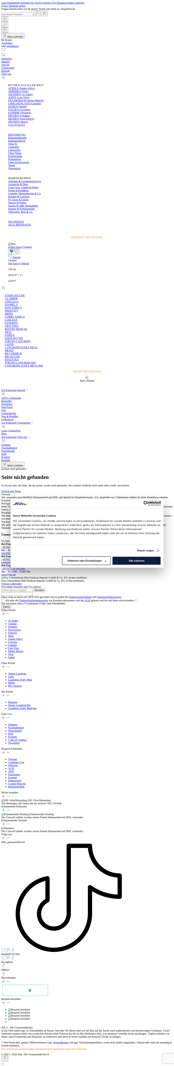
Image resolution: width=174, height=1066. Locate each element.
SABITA (10, 335)
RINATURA (12, 359)
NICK (8, 332)
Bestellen (39, 590)
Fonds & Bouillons (18, 190)
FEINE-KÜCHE (14, 338)
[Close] (2, 1063)
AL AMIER (11, 298)
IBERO (9, 313)
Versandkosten (61, 1042)
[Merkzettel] (3, 50)
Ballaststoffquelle (17, 137)
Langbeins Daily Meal (20, 679)
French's (12, 632)
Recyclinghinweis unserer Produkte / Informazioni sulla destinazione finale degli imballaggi (43, 1048)
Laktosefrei (14, 150)
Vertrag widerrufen (11, 583)
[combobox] (17, 14)
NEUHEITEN (16, 221)
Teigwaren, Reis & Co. (20, 211)
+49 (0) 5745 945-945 (13, 568)
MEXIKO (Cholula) (19, 115)
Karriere (12, 736)
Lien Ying (13, 648)
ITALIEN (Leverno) (19, 109)
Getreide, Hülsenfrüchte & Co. (24, 193)
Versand (12, 759)
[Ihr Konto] (4, 30)
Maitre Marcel (15, 651)
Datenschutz (14, 780)
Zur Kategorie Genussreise (16, 422)
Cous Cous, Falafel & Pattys (23, 187)
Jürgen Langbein (17, 673)
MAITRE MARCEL (16, 329)
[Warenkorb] (3, 55)
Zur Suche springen (41, 2)
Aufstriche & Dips (18, 184)
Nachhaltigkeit (16, 727)
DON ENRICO (13, 307)
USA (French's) (16, 124)
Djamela (12, 626)
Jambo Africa (15, 639)
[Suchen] (36, 13)
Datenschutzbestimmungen (33, 600)
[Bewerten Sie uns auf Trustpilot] (25, 996)
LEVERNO (11, 322)
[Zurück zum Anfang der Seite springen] (4, 1059)
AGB (87, 600)
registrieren (13, 46)
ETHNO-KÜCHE (15, 295)
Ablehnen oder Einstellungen (84, 560)
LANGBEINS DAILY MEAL (21, 347)
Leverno (12, 642)
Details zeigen (145, 550)
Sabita (11, 657)
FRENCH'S (11, 310)
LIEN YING (12, 326)
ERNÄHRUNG (17, 134)
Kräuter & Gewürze (19, 196)
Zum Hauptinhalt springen (15, 2)
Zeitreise (12, 724)
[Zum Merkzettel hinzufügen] (14, 251)
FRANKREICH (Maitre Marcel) (26, 100)
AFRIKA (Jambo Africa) (21, 88)
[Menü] (4, 19)
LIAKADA (11, 319)
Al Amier (13, 620)
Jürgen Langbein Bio (19, 705)
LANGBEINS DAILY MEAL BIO (24, 365)
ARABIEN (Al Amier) (20, 94)
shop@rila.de (8, 574)
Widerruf (13, 765)
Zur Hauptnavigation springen (68, 2)
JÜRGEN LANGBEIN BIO (20, 362)
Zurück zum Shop (11, 491)
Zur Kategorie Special (13, 390)
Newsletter (14, 742)
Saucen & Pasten (17, 202)
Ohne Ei (12, 143)
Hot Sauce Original (18, 263)
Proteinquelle (15, 156)
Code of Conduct (17, 739)
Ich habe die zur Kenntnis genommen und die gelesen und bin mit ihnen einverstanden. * (71, 600)
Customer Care (16, 762)
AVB (11, 771)
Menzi (11, 682)
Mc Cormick (15, 685)
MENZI (9, 350)
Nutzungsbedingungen (109, 597)
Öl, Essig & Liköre (18, 199)
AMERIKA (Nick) (18, 91)
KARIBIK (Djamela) (19, 112)
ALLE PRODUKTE (19, 224)
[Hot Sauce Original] (20, 247)
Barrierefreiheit (16, 786)
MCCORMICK (13, 353)
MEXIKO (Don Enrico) (21, 118)
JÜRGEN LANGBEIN (17, 341)
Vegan (11, 165)
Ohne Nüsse (14, 153)
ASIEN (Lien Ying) (18, 97)
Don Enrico (14, 629)
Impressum (14, 774)
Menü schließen (15, 36)
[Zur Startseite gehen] (13, 5)
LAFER (9, 344)
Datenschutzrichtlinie (80, 597)
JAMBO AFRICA (15, 316)
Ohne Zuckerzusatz (18, 162)
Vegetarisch (14, 168)
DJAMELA (11, 304)
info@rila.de (8, 553)
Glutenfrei (13, 147)
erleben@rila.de (9, 562)
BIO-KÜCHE (12, 356)
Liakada (12, 645)
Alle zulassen (136, 560)
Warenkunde (15, 730)
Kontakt (12, 777)
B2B (10, 733)
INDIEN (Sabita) (17, 106)
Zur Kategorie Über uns (14, 437)
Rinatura (12, 702)
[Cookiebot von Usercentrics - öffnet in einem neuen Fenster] (146, 503)
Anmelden (7, 43)
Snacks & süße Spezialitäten (23, 205)
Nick (10, 654)
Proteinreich (14, 159)
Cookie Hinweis (17, 783)
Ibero (11, 635)
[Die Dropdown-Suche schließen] (44, 13)
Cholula (12, 623)
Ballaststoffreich (16, 140)
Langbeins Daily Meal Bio (22, 708)
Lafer (11, 676)
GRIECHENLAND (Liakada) (24, 103)
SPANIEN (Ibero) (18, 121)
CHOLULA (11, 301)
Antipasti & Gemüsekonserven (24, 181)
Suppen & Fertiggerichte (21, 208)
